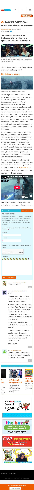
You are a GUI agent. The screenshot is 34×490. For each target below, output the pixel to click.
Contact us (4, 473)
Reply (30, 287)
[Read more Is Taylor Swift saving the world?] (9, 373)
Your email (4, 238)
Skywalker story (24, 167)
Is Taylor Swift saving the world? (9, 381)
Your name (4, 232)
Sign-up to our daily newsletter (17, 485)
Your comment (5, 256)
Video (9, 29)
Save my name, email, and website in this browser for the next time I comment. (16, 246)
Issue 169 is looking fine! (23, 379)
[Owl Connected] (5, 11)
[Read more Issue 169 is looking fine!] (25, 373)
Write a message (27, 210)
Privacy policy (12, 473)
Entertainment (4, 29)
